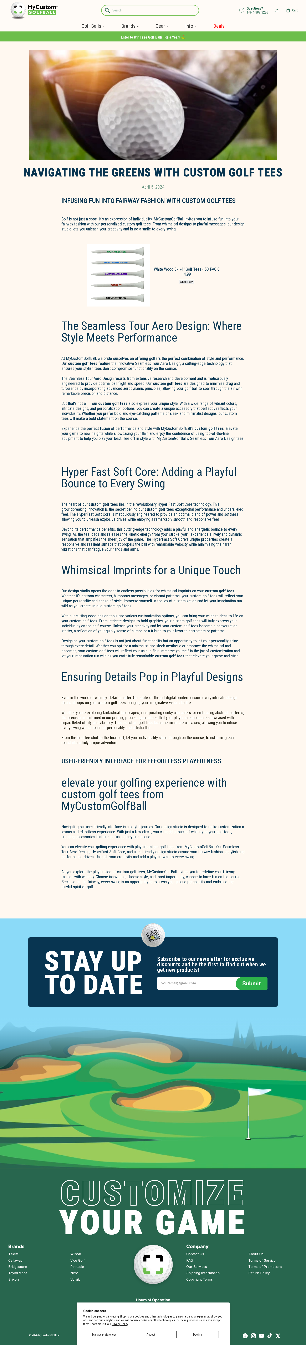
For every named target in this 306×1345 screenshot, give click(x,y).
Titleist (13, 1254)
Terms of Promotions (265, 1267)
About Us (256, 1254)
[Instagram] (253, 1336)
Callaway (15, 1260)
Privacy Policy (120, 1324)
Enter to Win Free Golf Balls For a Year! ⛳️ (153, 37)
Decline (197, 1334)
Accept (151, 1334)
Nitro (74, 1273)
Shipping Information (203, 1273)
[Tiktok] (269, 1336)
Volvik (75, 1279)
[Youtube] (261, 1336)
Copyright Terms (199, 1279)
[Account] (276, 10)
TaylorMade (17, 1273)
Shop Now (186, 281)
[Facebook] (245, 1336)
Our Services (196, 1267)
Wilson (75, 1254)
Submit (251, 983)
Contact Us (195, 1254)
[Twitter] (278, 1336)
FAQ (189, 1260)
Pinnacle (77, 1267)
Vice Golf (77, 1260)
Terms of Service (262, 1260)
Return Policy (259, 1273)
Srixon (13, 1279)
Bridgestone (17, 1267)
